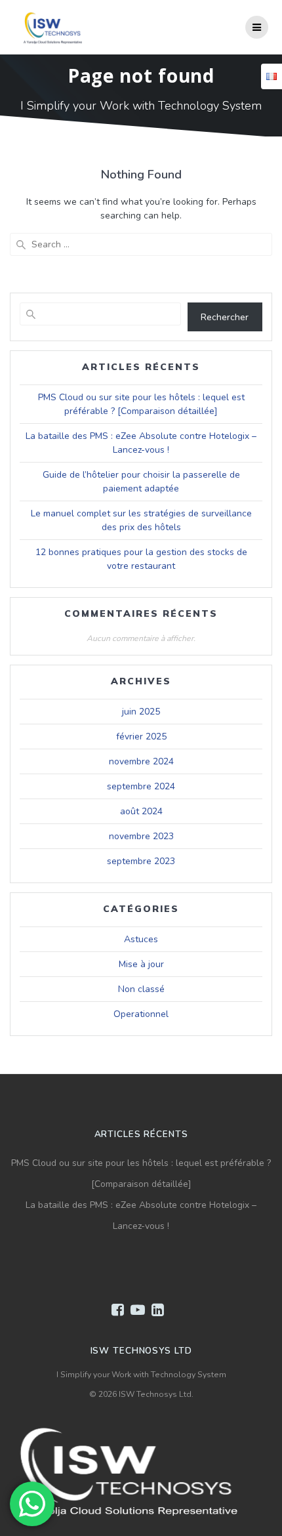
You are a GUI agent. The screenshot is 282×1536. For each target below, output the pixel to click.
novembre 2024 (141, 761)
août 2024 (141, 811)
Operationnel (141, 1014)
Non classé (141, 989)
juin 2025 (141, 711)
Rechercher (225, 317)
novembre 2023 (141, 836)
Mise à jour (141, 964)
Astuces (141, 939)
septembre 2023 (141, 861)
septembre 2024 (141, 786)
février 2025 (141, 736)
